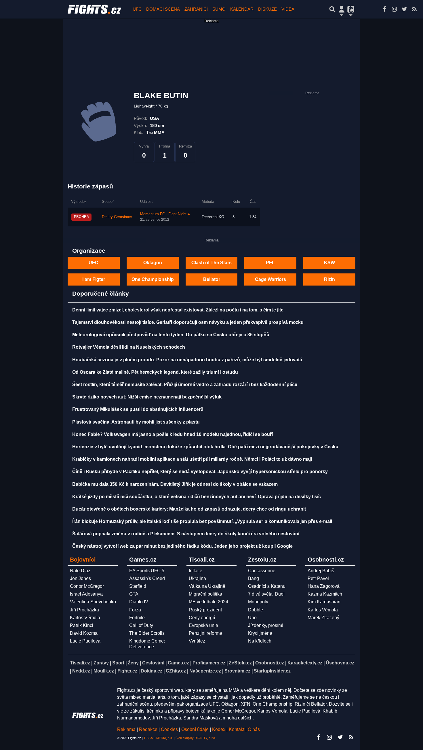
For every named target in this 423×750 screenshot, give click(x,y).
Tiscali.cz (80, 662)
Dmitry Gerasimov (117, 217)
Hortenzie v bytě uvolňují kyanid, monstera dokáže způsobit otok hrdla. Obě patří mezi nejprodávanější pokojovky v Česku (205, 446)
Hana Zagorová (324, 586)
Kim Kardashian (324, 601)
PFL (270, 262)
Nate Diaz (80, 570)
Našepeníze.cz (205, 670)
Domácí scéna (163, 9)
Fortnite (137, 617)
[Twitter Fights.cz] (404, 9)
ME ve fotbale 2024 (208, 601)
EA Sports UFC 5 (146, 570)
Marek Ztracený (323, 617)
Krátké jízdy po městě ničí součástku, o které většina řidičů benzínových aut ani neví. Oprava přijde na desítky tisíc (196, 496)
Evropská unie (203, 625)
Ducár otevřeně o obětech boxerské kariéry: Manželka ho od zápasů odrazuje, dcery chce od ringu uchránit (189, 509)
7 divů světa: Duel (266, 594)
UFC (137, 9)
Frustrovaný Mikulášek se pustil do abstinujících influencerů (137, 409)
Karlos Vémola (85, 617)
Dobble (255, 609)
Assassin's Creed (147, 578)
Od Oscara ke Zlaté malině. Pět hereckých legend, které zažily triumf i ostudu (155, 372)
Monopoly (258, 601)
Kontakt (237, 729)
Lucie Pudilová (85, 640)
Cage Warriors (270, 279)
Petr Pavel (318, 578)
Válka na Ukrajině (207, 586)
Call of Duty (141, 625)
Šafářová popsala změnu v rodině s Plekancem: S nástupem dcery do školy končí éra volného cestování (185, 533)
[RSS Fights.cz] (414, 9)
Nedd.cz (81, 670)
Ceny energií (202, 617)
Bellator (211, 279)
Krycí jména (260, 633)
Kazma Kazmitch (325, 594)
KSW (329, 262)
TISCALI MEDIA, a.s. (158, 738)
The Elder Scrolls (147, 633)
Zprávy (101, 662)
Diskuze (267, 9)
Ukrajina (197, 578)
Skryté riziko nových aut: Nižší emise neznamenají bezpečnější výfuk (147, 396)
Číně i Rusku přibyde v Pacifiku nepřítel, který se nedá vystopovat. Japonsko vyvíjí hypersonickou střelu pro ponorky (200, 471)
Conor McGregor (87, 586)
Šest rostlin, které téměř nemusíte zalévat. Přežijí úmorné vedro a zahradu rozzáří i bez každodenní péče (184, 384)
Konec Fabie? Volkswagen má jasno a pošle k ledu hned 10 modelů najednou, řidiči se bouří (172, 434)
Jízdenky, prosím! (265, 625)
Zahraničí (196, 9)
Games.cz (178, 662)
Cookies (169, 729)
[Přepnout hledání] (332, 9)
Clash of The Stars (211, 262)
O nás (254, 729)
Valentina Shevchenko (93, 601)
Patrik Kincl (81, 625)
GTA (133, 594)
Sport (118, 662)
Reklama (126, 729)
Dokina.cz (151, 670)
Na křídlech (259, 640)
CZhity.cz (176, 670)
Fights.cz (127, 670)
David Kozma (84, 633)
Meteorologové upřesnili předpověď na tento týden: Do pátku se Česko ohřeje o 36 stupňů (170, 334)
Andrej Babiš (321, 570)
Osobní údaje (195, 729)
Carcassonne (261, 570)
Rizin (329, 279)
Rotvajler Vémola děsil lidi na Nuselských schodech (128, 347)
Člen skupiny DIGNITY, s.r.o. (196, 738)
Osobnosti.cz (269, 662)
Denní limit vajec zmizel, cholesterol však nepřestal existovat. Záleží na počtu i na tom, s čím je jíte (177, 309)
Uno (252, 617)
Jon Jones (80, 578)
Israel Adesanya (86, 594)
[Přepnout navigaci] (341, 9)
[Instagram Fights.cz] (394, 9)
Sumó (219, 9)
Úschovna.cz (340, 662)
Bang (253, 578)
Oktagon (152, 262)
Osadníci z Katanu (266, 586)
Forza (135, 609)
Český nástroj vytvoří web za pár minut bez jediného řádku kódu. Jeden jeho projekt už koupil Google (182, 546)
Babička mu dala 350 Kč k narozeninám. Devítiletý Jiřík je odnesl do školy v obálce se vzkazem (175, 484)
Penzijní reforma (205, 633)
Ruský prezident (205, 609)
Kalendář (242, 9)
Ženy (133, 662)
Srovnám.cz (237, 670)
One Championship (153, 279)
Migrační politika (205, 594)
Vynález (197, 640)
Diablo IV (138, 601)
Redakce (148, 729)
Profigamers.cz (209, 662)
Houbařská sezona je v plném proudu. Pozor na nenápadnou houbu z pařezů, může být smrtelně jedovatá (187, 359)
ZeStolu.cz (240, 662)
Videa (287, 9)
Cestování (153, 662)
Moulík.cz (104, 670)
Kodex (219, 729)
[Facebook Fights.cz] (384, 9)
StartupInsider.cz (272, 670)
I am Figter (93, 279)
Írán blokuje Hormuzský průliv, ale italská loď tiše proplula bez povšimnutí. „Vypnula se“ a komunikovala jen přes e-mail (202, 521)
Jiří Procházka (84, 609)
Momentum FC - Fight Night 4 (165, 214)
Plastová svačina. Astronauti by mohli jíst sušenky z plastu (136, 422)
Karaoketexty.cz (304, 662)
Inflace (195, 570)
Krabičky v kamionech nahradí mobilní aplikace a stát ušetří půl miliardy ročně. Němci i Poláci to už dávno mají (192, 459)
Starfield (137, 586)
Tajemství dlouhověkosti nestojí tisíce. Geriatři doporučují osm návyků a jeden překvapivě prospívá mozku (188, 322)
